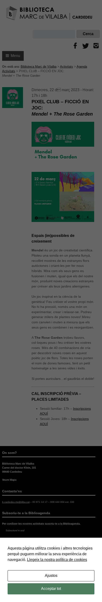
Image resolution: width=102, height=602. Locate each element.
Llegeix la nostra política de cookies (57, 560)
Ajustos (51, 576)
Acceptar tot (51, 589)
